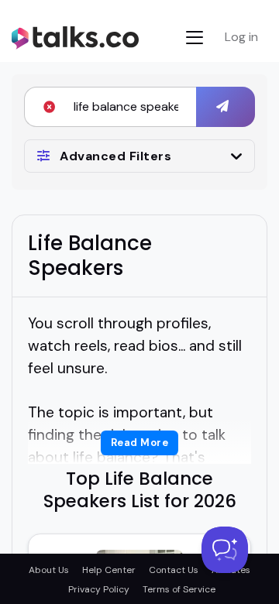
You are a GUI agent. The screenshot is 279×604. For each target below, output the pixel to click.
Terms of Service (179, 589)
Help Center (109, 570)
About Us (49, 570)
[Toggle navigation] (194, 37)
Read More (140, 442)
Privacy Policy (98, 589)
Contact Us (173, 570)
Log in (241, 37)
